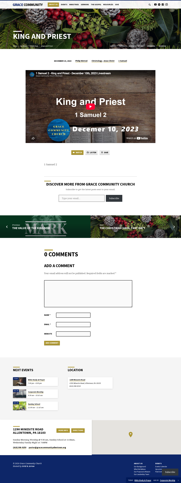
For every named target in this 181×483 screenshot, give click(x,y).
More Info (63, 430)
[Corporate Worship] (19, 393)
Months (162, 46)
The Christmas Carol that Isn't (122, 228)
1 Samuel (122, 61)
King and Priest (47, 46)
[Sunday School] (19, 406)
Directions (78, 430)
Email (47, 324)
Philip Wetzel (81, 61)
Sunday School (34, 404)
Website (48, 333)
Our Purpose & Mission (142, 472)
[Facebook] (162, 4)
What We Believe (139, 469)
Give (117, 4)
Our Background (140, 466)
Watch (78, 152)
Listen (92, 152)
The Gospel (96, 4)
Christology (33, 46)
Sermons (85, 4)
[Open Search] (149, 5)
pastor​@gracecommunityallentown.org (47, 447)
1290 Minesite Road (77, 380)
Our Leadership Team (141, 474)
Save (105, 152)
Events (64, 4)
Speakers (151, 46)
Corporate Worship (35, 392)
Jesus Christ (108, 61)
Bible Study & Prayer (36, 380)
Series (131, 46)
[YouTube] (155, 4)
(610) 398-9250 (75, 386)
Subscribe (114, 198)
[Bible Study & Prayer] (19, 381)
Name (47, 315)
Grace (28, 4)
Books (141, 46)
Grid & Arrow (28, 466)
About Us (53, 4)
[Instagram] (166, 4)
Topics (122, 46)
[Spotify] (159, 4)
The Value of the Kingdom (31, 228)
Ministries (74, 4)
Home (15, 46)
